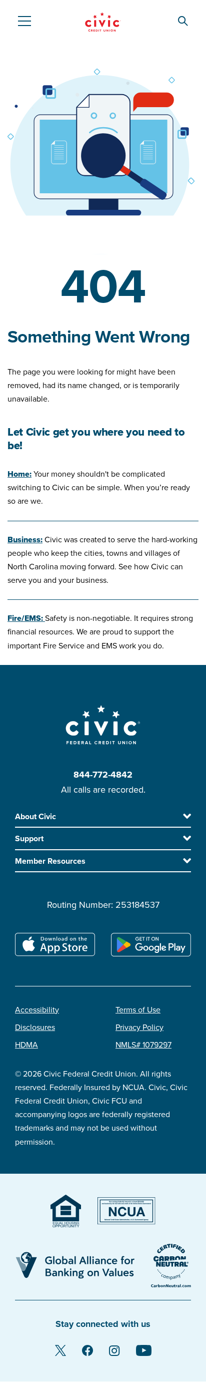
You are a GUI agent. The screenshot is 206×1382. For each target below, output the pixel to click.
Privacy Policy (140, 1027)
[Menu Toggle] (24, 21)
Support (29, 839)
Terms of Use (138, 1010)
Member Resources (50, 861)
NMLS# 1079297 (144, 1045)
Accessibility (37, 1010)
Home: (20, 474)
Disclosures (35, 1027)
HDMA (26, 1045)
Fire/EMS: (26, 618)
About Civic (35, 817)
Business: (25, 540)
